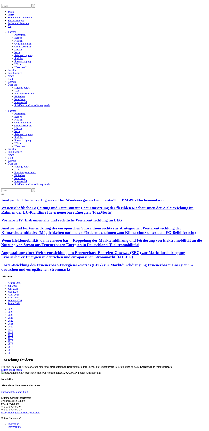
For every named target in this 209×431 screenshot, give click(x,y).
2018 (10, 332)
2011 (10, 353)
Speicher (18, 58)
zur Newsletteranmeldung (14, 392)
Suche (11, 11)
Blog (10, 78)
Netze (17, 52)
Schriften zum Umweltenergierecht (32, 105)
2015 (10, 341)
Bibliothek (19, 96)
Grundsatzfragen (23, 46)
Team (17, 90)
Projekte (12, 70)
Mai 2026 (13, 291)
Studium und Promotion (20, 17)
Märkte (18, 49)
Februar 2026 (15, 300)
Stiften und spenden (11, 369)
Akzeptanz (19, 34)
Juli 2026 (12, 285)
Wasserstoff (20, 67)
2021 (10, 323)
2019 (10, 329)
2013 (10, 347)
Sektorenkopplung (23, 55)
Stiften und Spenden (18, 23)
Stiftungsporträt (22, 87)
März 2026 (13, 297)
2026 (10, 309)
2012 (10, 350)
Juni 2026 (13, 288)
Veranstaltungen (16, 20)
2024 (10, 314)
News (11, 76)
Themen (12, 31)
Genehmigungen (23, 43)
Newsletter (19, 99)
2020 (10, 326)
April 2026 (13, 294)
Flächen (18, 40)
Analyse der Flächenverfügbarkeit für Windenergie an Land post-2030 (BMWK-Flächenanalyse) (82, 200)
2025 (10, 311)
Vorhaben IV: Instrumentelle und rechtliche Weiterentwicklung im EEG (61, 220)
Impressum (13, 424)
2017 (10, 335)
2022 (10, 320)
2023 (10, 317)
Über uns (12, 84)
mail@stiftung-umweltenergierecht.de (20, 412)
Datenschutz (14, 426)
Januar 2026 (14, 303)
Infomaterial (20, 102)
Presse (11, 14)
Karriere (12, 81)
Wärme (18, 64)
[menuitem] (9, 26)
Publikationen (15, 73)
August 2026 (14, 282)
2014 (10, 344)
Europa (18, 37)
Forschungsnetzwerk (25, 93)
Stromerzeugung (22, 61)
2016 (10, 338)
